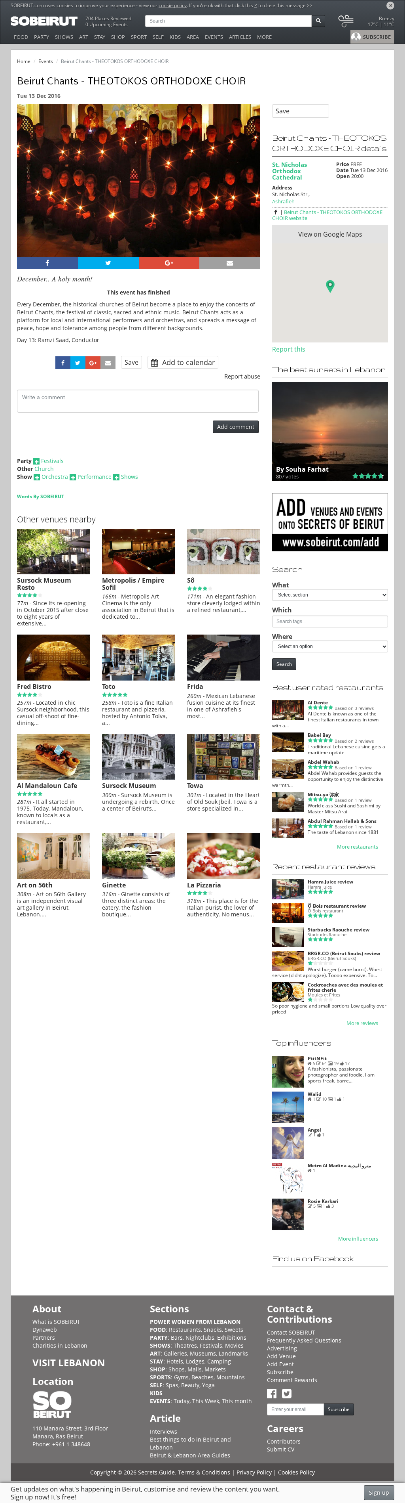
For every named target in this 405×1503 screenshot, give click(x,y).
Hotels (175, 1361)
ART (83, 36)
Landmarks (233, 1353)
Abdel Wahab (323, 762)
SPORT (139, 36)
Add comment (235, 426)
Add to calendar (187, 362)
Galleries (175, 1353)
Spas (172, 1385)
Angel (314, 1129)
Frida (195, 686)
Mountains (230, 1377)
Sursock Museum (129, 785)
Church (44, 468)
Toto (108, 686)
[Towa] (223, 777)
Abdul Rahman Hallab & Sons (342, 821)
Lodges (195, 1361)
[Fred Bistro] (53, 678)
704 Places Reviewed (108, 18)
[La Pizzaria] (223, 877)
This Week (205, 1401)
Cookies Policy (296, 1472)
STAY (99, 36)
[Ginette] (138, 877)
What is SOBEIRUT (56, 1321)
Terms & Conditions (204, 1472)
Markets (215, 1369)
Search (284, 664)
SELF (158, 36)
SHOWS (64, 36)
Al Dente (318, 702)
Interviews (163, 1431)
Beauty (190, 1385)
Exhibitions (231, 1337)
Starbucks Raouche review (338, 929)
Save (131, 362)
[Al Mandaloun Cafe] (53, 777)
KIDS (175, 36)
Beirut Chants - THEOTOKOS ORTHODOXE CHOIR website (327, 215)
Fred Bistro (34, 686)
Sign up (379, 1492)
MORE (264, 36)
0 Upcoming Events (106, 24)
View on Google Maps (330, 234)
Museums (203, 1353)
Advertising (282, 1348)
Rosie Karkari (323, 1201)
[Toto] (138, 678)
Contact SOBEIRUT (291, 1332)
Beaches (202, 1377)
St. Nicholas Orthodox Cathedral (289, 170)
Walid (315, 1094)
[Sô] (223, 572)
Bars (177, 1337)
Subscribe (280, 1372)
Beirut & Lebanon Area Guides (190, 1455)
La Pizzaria (204, 885)
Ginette (114, 885)
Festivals (52, 461)
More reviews (362, 1023)
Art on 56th (35, 885)
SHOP (118, 36)
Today (181, 1401)
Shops (176, 1369)
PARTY (41, 36)
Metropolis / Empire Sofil (133, 584)
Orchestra (55, 476)
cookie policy (173, 5)
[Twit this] (108, 263)
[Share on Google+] (169, 263)
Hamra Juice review (330, 881)
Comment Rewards (292, 1380)
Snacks (213, 1329)
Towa (195, 785)
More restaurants (357, 846)
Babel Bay (319, 735)
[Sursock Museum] (138, 777)
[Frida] (223, 678)
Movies (234, 1345)
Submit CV (280, 1449)
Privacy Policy (254, 1472)
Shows (129, 476)
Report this (288, 349)
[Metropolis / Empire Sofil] (138, 572)
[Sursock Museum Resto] (53, 572)
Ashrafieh (283, 201)
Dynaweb (44, 1329)
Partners (43, 1337)
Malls (194, 1369)
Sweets (234, 1329)
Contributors (284, 1441)
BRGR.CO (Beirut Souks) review (344, 953)
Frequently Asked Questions (304, 1340)
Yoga (208, 1385)
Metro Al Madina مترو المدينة (339, 1165)
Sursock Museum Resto (44, 584)
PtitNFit (317, 1058)
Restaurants (185, 1329)
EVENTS (214, 36)
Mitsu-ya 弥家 (323, 794)
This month (237, 1401)
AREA (193, 36)
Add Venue (281, 1356)
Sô (191, 580)
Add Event (280, 1364)
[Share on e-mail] (229, 263)
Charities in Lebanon (59, 1345)
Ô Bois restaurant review (337, 906)
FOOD (21, 36)
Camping (219, 1361)
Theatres (185, 1345)
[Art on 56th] (53, 877)
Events (45, 61)
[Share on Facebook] (47, 263)
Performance (95, 476)
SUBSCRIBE (376, 36)
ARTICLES (240, 36)
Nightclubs (199, 1337)
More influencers (358, 1238)
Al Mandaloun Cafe (47, 785)
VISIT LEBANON (68, 1362)
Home (23, 61)
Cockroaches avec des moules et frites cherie (345, 987)
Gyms (181, 1377)
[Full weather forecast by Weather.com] (365, 22)
